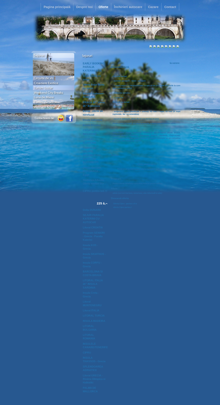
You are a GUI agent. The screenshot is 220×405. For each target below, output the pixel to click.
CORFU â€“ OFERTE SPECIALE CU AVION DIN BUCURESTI (91, 155)
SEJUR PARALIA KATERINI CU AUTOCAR (93, 219)
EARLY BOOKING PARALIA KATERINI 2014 (94, 67)
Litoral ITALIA (91, 310)
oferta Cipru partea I (122, 207)
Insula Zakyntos (92, 120)
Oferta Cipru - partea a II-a (125, 203)
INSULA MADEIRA (94, 321)
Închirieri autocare (128, 7)
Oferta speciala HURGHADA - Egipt (92, 171)
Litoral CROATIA (93, 227)
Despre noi (84, 7)
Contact (170, 7)
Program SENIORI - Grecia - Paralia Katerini (94, 236)
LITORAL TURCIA (94, 315)
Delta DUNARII (92, 210)
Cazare (153, 7)
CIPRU (87, 352)
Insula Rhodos (92, 125)
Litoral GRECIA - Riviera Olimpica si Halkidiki (94, 379)
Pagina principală (57, 7)
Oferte (103, 7)
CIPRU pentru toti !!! (95, 191)
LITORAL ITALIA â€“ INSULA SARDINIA (93, 284)
